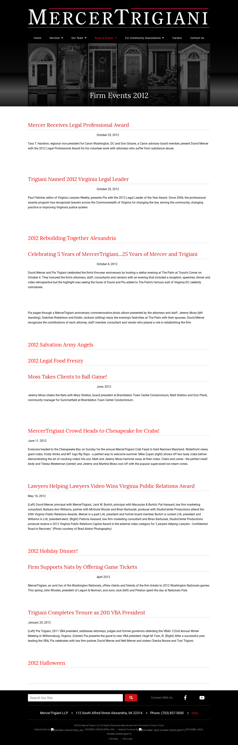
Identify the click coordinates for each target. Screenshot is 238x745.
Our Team (77, 37)
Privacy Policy (157, 725)
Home (37, 37)
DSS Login (128, 739)
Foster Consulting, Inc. (99, 729)
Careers (177, 37)
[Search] (131, 697)
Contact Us (197, 37)
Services (54, 37)
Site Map (113, 739)
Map (195, 713)
